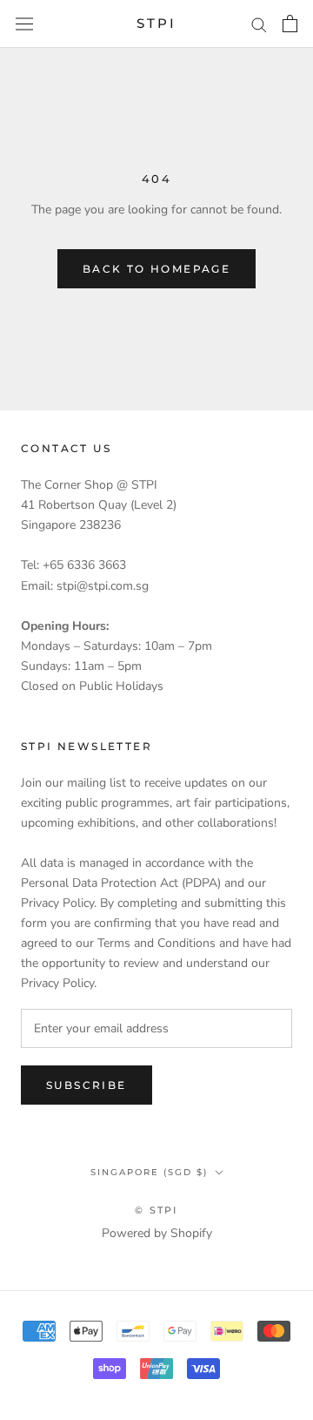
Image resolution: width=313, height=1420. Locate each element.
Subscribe (86, 1085)
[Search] (259, 24)
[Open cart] (290, 23)
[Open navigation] (24, 23)
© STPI (156, 1210)
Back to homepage (156, 268)
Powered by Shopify (157, 1233)
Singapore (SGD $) (149, 1172)
